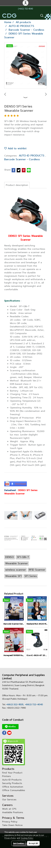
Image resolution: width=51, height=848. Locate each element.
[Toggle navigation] (47, 16)
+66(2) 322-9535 (14, 704)
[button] (41, 15)
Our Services (9, 799)
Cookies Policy (27, 838)
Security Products (12, 783)
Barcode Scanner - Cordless (22, 159)
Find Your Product (12, 772)
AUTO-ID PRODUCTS (32, 156)
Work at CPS (9, 809)
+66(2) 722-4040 (34, 704)
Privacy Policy (9, 821)
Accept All (33, 843)
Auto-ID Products (12, 779)
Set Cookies (18, 843)
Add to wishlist (16, 148)
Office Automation (12, 786)
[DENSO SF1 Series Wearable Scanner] (25, 65)
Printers (6, 776)
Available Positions (12, 812)
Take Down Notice (12, 825)
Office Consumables (13, 790)
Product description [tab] (17, 185)
